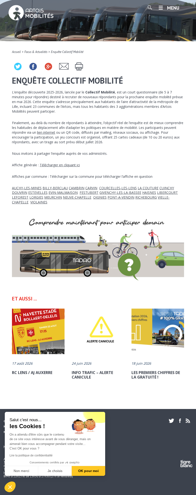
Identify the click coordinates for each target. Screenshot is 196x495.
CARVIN (91, 188)
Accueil (16, 52)
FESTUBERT (89, 192)
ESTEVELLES (38, 192)
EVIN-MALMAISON (63, 192)
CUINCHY (166, 188)
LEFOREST (20, 197)
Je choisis (55, 471)
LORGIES (36, 197)
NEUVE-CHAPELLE (77, 197)
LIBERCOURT (167, 192)
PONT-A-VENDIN (121, 197)
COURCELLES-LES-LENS (118, 188)
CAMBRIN (76, 188)
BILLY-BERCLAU (55, 188)
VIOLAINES (38, 202)
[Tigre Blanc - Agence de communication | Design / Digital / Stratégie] (186, 464)
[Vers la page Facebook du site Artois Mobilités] (180, 421)
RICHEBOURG (146, 197)
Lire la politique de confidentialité (31, 455)
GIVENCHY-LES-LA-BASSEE (120, 192)
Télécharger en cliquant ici (60, 165)
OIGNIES (100, 197)
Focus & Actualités (35, 52)
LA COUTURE (148, 188)
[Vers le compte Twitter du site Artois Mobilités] (173, 421)
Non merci (21, 471)
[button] (10, 487)
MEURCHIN (53, 197)
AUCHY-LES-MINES (27, 188)
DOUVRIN (19, 192)
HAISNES (149, 192)
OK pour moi (88, 471)
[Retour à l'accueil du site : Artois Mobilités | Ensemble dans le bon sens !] (31, 13)
